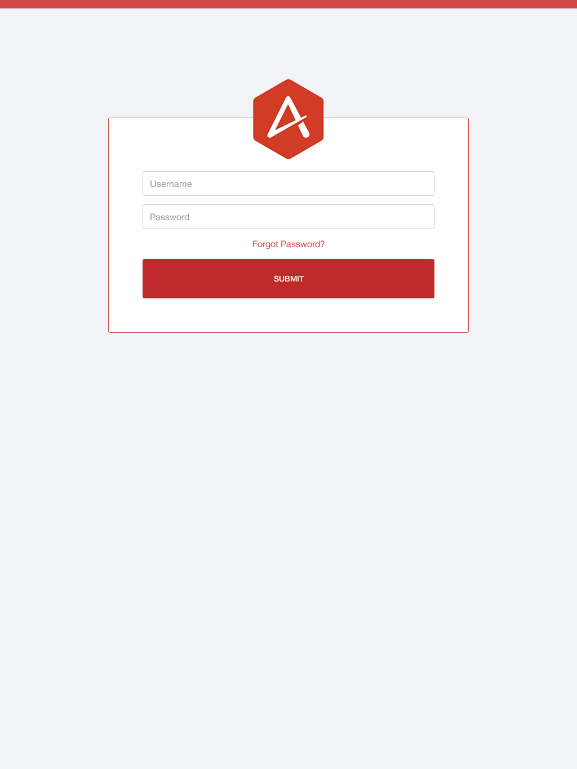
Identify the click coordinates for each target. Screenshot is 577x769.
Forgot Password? (288, 244)
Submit (289, 278)
